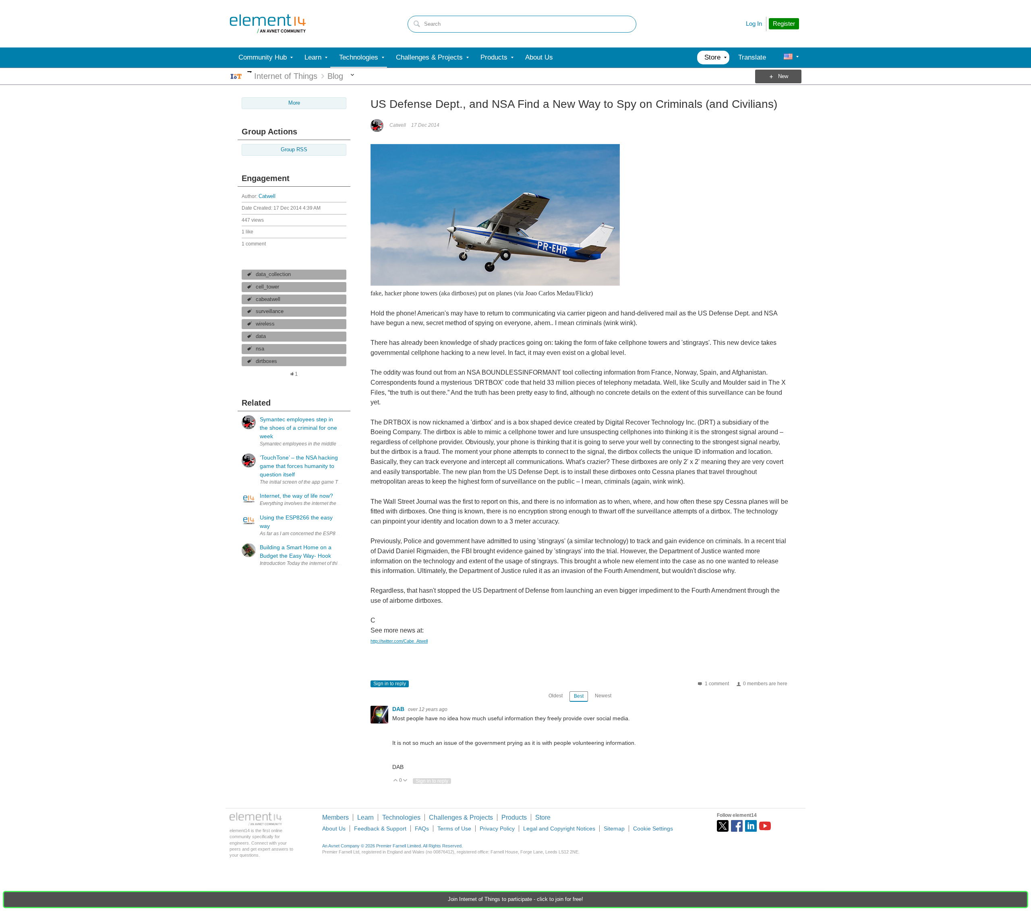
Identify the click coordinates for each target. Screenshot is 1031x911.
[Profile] (788, 57)
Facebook (737, 826)
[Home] (268, 23)
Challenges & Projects (461, 817)
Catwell (267, 196)
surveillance (270, 311)
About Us (334, 828)
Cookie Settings (653, 828)
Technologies (401, 817)
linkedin (751, 826)
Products (514, 817)
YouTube (765, 826)
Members (335, 817)
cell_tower (267, 287)
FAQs (422, 828)
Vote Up (395, 780)
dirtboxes (266, 361)
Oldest (556, 696)
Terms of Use (454, 828)
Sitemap (614, 828)
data (261, 336)
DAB (399, 709)
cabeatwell (268, 299)
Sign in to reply (389, 683)
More (249, 71)
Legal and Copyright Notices (559, 828)
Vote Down (405, 780)
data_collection (273, 274)
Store (543, 817)
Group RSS (294, 150)
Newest (603, 696)
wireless (265, 324)
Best (579, 696)
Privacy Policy (497, 828)
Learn (365, 817)
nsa (260, 349)
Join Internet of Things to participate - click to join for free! (515, 899)
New (783, 76)
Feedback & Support (380, 828)
